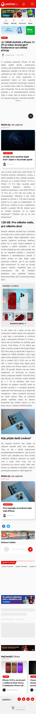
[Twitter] (23, 699)
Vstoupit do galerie (17, 323)
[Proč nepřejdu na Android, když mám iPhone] (18, 491)
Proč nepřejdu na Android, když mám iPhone (17, 509)
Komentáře (8, 153)
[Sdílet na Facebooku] (3, 526)
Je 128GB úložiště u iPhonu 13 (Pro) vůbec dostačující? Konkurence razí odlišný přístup (18, 46)
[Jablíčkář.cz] (9, 4)
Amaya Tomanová (12, 690)
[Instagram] (28, 699)
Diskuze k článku (8, 542)
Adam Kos (10, 164)
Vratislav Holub (9, 55)
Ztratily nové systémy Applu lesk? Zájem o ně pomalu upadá (17, 158)
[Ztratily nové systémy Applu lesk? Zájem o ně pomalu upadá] (18, 140)
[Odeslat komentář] (30, 549)
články (10, 656)
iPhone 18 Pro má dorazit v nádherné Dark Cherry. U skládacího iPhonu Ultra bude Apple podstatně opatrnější (13, 683)
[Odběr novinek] (23, 4)
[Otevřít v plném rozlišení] (18, 422)
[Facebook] (19, 699)
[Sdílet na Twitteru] (8, 526)
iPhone (4, 38)
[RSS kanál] (32, 699)
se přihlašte (23, 553)
